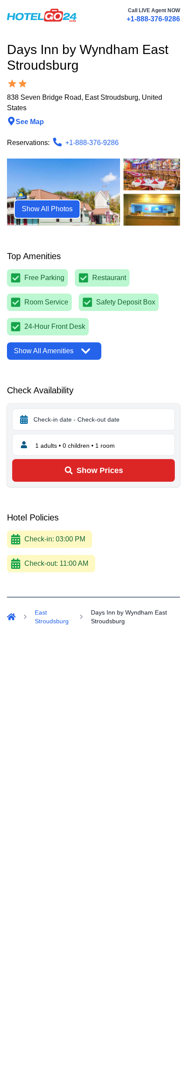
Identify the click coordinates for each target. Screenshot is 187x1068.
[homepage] (42, 15)
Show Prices (100, 470)
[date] (24, 419)
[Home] (11, 616)
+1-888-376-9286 (153, 19)
